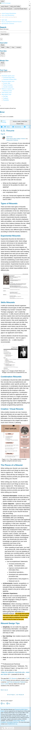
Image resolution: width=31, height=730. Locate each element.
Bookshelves (18, 126)
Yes (4, 703)
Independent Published (12, 140)
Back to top (3, 690)
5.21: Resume (12, 678)
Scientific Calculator (8, 87)
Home (8, 126)
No (9, 703)
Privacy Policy (16, 720)
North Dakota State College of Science (16, 138)
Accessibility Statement (12, 722)
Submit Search (4, 34)
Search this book (4, 29)
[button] (5, 98)
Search (3, 728)
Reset (2, 45)
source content (5, 683)
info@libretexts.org (12, 723)
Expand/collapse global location (29, 126)
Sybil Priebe (9, 136)
